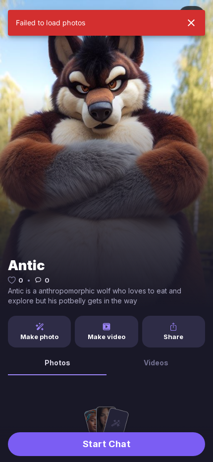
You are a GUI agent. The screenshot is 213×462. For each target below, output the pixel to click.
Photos (57, 362)
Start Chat (106, 444)
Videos (156, 362)
